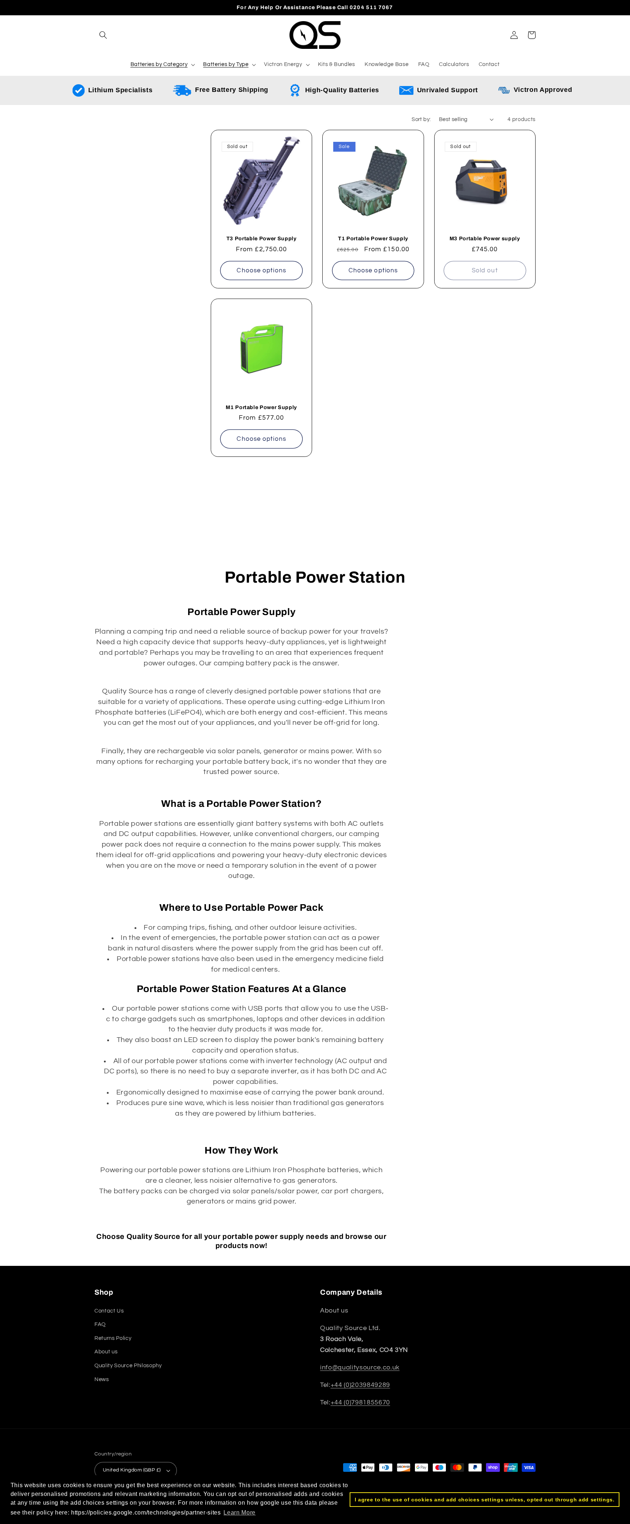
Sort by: (421, 119)
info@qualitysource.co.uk (360, 1367)
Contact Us (109, 1311)
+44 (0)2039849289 (360, 1385)
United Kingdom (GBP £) (132, 1470)
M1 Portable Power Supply (261, 407)
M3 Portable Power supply (485, 238)
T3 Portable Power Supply (261, 238)
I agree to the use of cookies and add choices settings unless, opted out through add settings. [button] (485, 1499)
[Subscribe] (378, 547)
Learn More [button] (239, 1512)
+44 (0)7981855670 (360, 1402)
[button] (103, 35)
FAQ (100, 1324)
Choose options (261, 270)
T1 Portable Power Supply (373, 238)
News (101, 1379)
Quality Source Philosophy (128, 1365)
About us (105, 1351)
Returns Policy (112, 1338)
